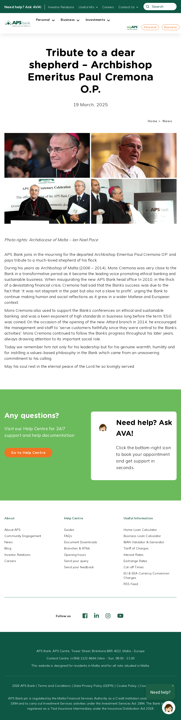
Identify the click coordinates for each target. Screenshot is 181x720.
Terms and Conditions (54, 686)
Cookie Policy (126, 686)
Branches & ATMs (77, 548)
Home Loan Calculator (140, 530)
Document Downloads (80, 542)
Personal (150, 27)
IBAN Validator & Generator (144, 542)
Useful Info (86, 7)
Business (170, 27)
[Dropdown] (53, 21)
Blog (7, 548)
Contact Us (127, 7)
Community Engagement (22, 536)
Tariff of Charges (136, 548)
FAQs (68, 536)
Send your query (76, 561)
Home (153, 121)
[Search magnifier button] (148, 6)
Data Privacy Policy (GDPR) (93, 686)
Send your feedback (79, 567)
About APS (12, 530)
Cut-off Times (134, 567)
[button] (168, 707)
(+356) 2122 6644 (83, 658)
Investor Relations (61, 7)
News (8, 542)
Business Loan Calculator (142, 536)
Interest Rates (134, 555)
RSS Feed (131, 584)
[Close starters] (173, 685)
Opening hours (75, 555)
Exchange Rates (135, 561)
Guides (69, 530)
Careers (108, 7)
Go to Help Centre (28, 452)
